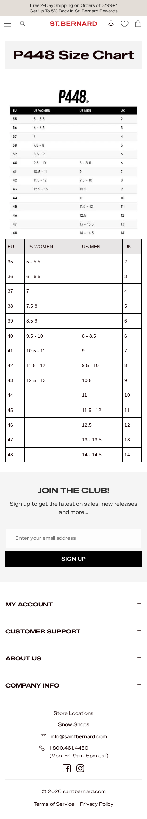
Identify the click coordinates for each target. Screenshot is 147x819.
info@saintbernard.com (79, 737)
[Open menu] (7, 24)
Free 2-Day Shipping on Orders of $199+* (73, 5)
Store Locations (73, 713)
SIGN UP (73, 559)
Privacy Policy (96, 804)
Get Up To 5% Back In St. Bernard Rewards (74, 10)
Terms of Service (54, 804)
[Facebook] (67, 768)
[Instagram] (80, 768)
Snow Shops (73, 724)
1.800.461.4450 (68, 748)
